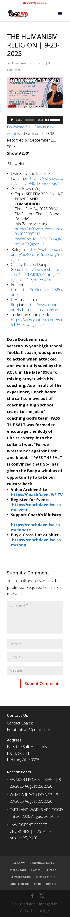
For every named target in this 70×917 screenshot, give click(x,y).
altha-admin (18, 63)
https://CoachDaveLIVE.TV (37, 494)
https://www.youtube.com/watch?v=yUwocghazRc (36, 322)
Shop (37, 884)
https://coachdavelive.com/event (36, 507)
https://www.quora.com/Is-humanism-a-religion (36, 307)
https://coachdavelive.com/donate (35, 527)
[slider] (55, 119)
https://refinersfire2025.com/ (37, 292)
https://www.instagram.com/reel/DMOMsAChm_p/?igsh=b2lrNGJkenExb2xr (37, 274)
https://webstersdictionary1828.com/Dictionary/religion (37, 254)
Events (35, 870)
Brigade (51, 870)
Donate (51, 884)
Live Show (17, 863)
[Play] (12, 120)
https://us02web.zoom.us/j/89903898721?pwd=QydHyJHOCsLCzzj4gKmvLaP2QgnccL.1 (38, 236)
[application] (35, 120)
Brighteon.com (20, 877)
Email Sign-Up (19, 884)
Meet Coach (18, 870)
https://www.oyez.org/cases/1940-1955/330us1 (37, 181)
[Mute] (47, 120)
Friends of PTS (45, 877)
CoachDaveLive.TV (42, 863)
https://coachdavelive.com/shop (36, 542)
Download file (19, 127)
